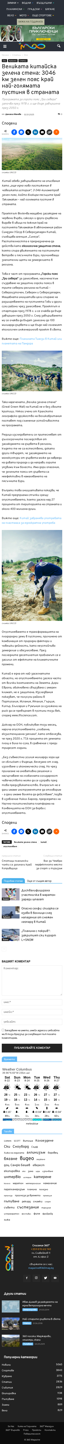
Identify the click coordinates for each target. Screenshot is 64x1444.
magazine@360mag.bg (41, 1268)
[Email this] (42, 132)
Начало (5, 55)
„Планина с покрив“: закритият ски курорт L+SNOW (38, 935)
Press (26, 1430)
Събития (7, 1387)
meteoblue (32, 1123)
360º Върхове (13, 1430)
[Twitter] (45, 1278)
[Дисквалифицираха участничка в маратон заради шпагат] (11, 894)
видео (27, 1159)
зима (30, 1171)
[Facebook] (26, 1278)
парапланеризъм (14, 1189)
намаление (50, 1183)
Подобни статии (13, 881)
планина (32, 1189)
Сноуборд (21, 1147)
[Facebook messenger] (21, 132)
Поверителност (32, 1434)
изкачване (47, 1171)
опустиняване (10, 846)
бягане (10, 1159)
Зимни (11, 3)
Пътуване (27, 1344)
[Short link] (49, 132)
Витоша (28, 1140)
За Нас (11, 1426)
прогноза (8, 1195)
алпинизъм (36, 1153)
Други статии (15, 1294)
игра (38, 1171)
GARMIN (7, 1141)
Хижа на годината (14, 1153)
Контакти (50, 1430)
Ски (7, 1147)
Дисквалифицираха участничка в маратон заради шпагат (38, 895)
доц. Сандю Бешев (17, 1165)
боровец (53, 1153)
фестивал (26, 1214)
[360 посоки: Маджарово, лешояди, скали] (11, 1341)
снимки (37, 1201)
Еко (4, 61)
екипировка (12, 1171)
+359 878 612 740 (41, 1249)
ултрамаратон (11, 1214)
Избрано (13, 61)
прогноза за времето (28, 1195)
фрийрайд (47, 1214)
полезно (43, 1189)
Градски (34, 9)
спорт (48, 1202)
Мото (23, 15)
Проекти (36, 1430)
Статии (23, 61)
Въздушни (44, 3)
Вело (10, 15)
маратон (18, 1183)
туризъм (46, 1207)
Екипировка (9, 1393)
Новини (6, 1364)
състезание (28, 1207)
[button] (59, 46)
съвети (9, 1207)
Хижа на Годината (30, 21)
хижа (7, 1220)
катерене (42, 1177)
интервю (12, 1177)
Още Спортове (42, 15)
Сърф (34, 1147)
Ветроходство (30, 1310)
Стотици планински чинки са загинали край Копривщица (17, 864)
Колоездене (44, 1141)
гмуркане (40, 1159)
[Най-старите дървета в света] (11, 1324)
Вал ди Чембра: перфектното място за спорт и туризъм (48, 864)
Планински (14, 9)
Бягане (50, 9)
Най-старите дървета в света (41, 1319)
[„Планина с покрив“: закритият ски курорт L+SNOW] (11, 935)
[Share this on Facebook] (14, 132)
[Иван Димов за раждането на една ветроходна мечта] (11, 1306)
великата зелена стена (25, 842)
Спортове (8, 1370)
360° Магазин (47, 1426)
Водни (26, 3)
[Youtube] (55, 1278)
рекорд (26, 1201)
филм (37, 1214)
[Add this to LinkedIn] (35, 132)
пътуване (11, 1201)
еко (23, 1171)
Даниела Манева (13, 114)
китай (44, 842)
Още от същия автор (39, 881)
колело (7, 1183)
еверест (39, 1165)
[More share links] (56, 132)
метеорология (33, 1183)
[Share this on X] (28, 132)
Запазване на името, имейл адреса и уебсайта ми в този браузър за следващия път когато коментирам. (30, 1034)
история (27, 1177)
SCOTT (17, 1141)
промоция (47, 1195)
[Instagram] (36, 1278)
